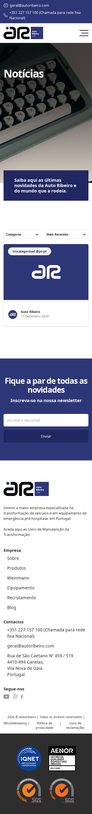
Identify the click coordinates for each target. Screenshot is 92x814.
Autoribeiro (27, 717)
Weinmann (18, 578)
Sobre (13, 558)
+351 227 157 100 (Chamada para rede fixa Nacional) (45, 15)
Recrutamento (21, 598)
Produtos (16, 568)
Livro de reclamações (75, 725)
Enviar (46, 436)
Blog (11, 607)
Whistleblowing (15, 723)
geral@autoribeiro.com (29, 5)
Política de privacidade (44, 725)
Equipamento (21, 588)
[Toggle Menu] (83, 33)
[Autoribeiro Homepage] (23, 33)
